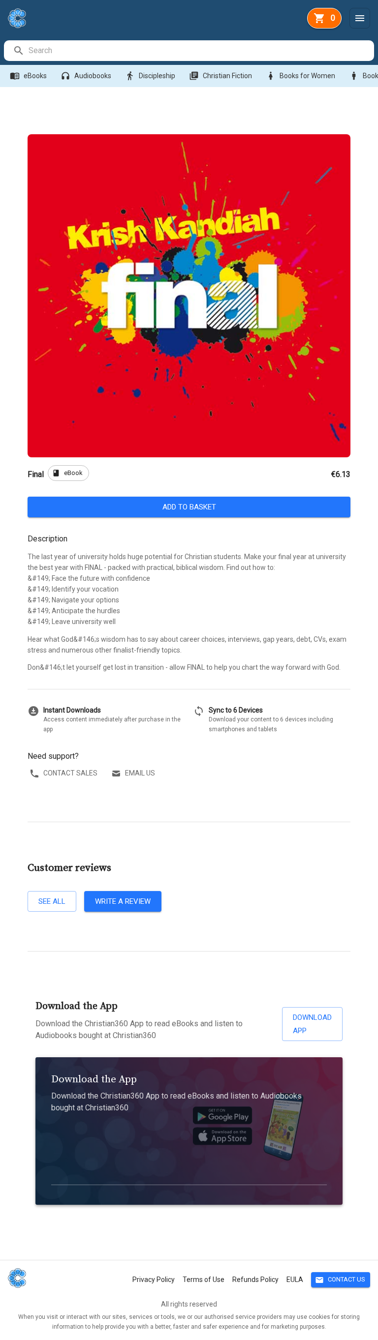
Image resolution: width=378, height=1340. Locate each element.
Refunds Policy (255, 1279)
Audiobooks (86, 76)
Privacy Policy (153, 1279)
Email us (140, 773)
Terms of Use (203, 1279)
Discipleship (150, 76)
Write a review (123, 901)
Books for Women (300, 76)
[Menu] (359, 18)
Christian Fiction (220, 76)
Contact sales (70, 773)
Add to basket (189, 507)
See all (51, 901)
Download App (312, 1024)
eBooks (28, 76)
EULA (294, 1279)
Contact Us (340, 1280)
